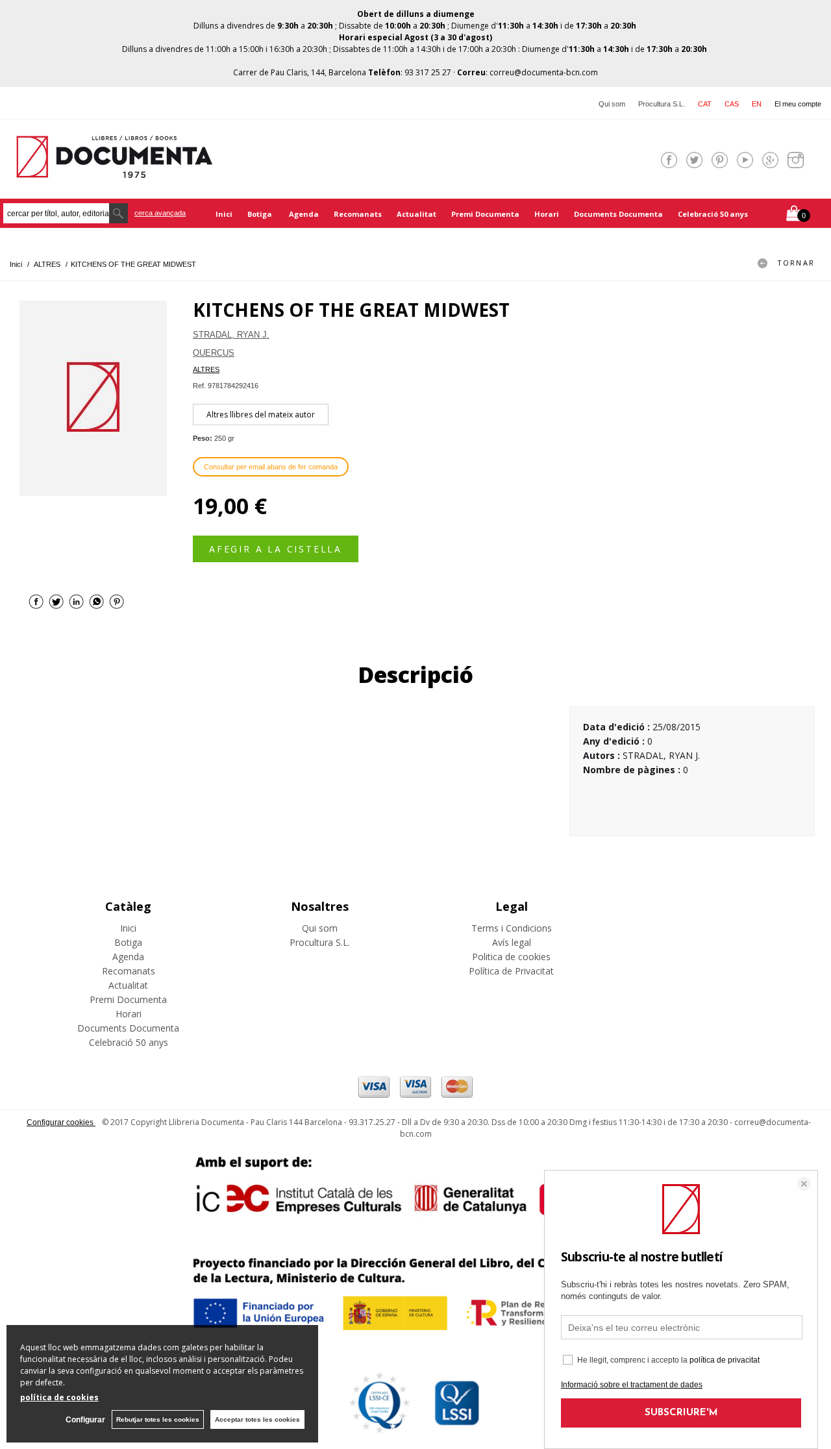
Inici (224, 214)
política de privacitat (724, 1360)
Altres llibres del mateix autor (260, 414)
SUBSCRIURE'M (681, 1413)
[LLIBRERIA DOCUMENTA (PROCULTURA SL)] (114, 170)
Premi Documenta (485, 214)
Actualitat (416, 214)
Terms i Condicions (511, 928)
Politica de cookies (511, 956)
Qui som (612, 104)
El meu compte (798, 104)
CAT (705, 104)
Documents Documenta (618, 214)
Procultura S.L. (661, 104)
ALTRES (206, 369)
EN (757, 104)
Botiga (260, 214)
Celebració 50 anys (713, 214)
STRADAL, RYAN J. (231, 335)
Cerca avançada (160, 213)
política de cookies (59, 1397)
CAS (732, 104)
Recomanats (358, 214)
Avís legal (511, 942)
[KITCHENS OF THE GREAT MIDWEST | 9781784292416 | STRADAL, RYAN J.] (93, 398)
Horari (546, 214)
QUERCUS (213, 353)
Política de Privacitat (511, 971)
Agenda (304, 214)
